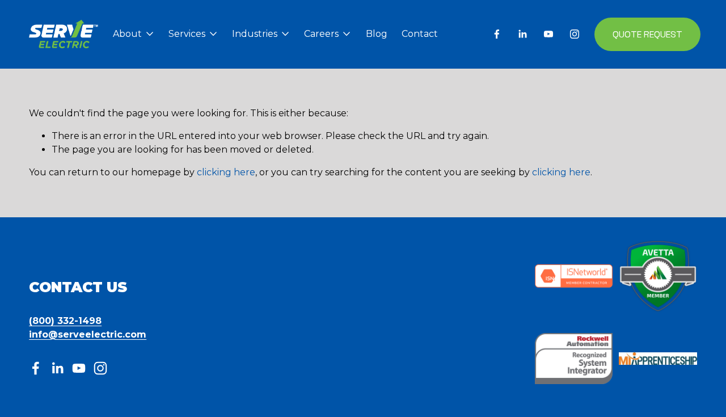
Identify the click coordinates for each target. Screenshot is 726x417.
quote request (647, 34)
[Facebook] (497, 34)
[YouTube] (548, 34)
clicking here (226, 172)
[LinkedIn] (522, 34)
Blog (376, 33)
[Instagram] (574, 34)
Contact (420, 33)
